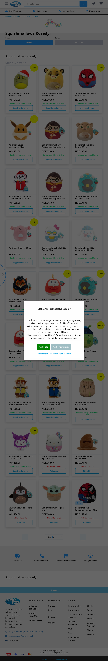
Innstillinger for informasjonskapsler (54, 353)
